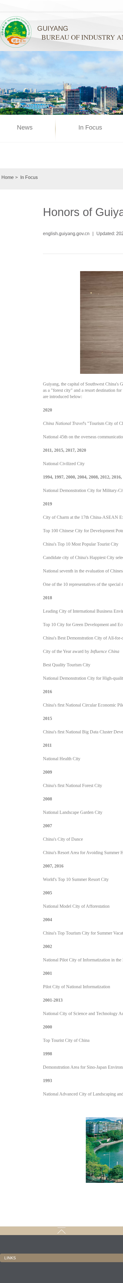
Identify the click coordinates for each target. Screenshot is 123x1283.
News (25, 127)
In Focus (90, 127)
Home (7, 177)
